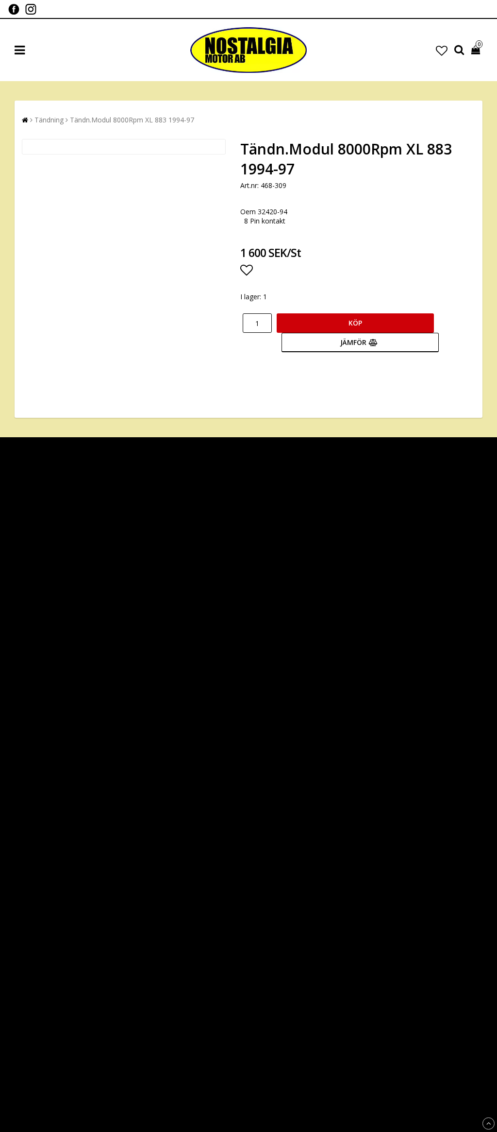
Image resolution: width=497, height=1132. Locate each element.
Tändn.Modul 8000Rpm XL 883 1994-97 (132, 119)
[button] (441, 50)
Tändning (49, 119)
